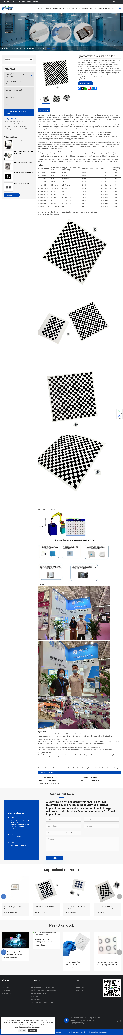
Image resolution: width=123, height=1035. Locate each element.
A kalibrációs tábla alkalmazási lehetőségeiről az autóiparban (14, 956)
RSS (82, 1032)
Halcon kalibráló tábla (15, 121)
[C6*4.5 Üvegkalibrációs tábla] (76, 889)
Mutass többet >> (10, 912)
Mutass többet (11, 195)
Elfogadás (33, 1031)
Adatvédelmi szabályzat (99, 1032)
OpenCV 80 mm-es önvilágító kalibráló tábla (23, 152)
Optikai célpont (11, 105)
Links (68, 1032)
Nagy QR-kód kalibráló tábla (23, 162)
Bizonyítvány (6, 993)
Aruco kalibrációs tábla (15, 124)
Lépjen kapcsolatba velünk (102, 8)
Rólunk (48, 8)
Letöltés (70, 8)
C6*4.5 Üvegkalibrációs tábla (75, 907)
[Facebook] (114, 1021)
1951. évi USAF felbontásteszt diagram (17, 83)
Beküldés (55, 858)
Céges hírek (80, 987)
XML (87, 1032)
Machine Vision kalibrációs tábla (32, 48)
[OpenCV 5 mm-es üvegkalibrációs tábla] (15, 889)
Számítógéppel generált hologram (15, 75)
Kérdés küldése (82, 8)
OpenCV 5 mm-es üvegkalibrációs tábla (12, 907)
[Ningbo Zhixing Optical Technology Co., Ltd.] (7, 8)
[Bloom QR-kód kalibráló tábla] (8, 176)
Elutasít (22, 1031)
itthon (40, 8)
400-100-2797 (9, 2)
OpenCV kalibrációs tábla (55, 48)
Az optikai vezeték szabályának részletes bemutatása (105, 940)
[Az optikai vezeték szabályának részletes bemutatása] (107, 934)
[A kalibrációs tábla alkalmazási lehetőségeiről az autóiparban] (15, 942)
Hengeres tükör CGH (20, 141)
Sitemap (76, 1032)
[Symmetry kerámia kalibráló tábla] (46, 99)
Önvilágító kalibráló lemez (16, 126)
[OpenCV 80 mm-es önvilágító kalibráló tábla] (8, 155)
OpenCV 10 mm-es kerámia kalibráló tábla (46, 907)
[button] (3, 896)
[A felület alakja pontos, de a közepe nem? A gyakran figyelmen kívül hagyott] (76, 940)
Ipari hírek (79, 990)
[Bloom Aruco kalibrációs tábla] (8, 187)
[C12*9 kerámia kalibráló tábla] (107, 889)
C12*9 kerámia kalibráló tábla (106, 907)
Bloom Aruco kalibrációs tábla (23, 183)
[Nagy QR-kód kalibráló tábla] (8, 166)
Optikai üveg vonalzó (14, 90)
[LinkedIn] (117, 1021)
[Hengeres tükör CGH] (8, 145)
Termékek (57, 8)
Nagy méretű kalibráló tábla (17, 129)
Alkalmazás (6, 990)
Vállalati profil (7, 987)
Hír (64, 8)
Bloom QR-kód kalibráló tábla (23, 173)
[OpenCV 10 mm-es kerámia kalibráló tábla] (46, 889)
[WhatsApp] (120, 1021)
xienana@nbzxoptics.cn (29, 2)
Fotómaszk (10, 97)
